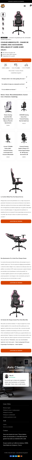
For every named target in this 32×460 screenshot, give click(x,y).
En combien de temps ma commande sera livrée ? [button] (13, 84)
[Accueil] (4, 6)
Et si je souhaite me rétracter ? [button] (9, 89)
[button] (24, 5)
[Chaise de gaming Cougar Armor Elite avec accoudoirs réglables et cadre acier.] (3, 15)
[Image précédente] (8, 23)
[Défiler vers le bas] (3, 35)
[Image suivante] (29, 23)
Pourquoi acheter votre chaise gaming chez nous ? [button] (13, 78)
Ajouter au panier (16, 60)
